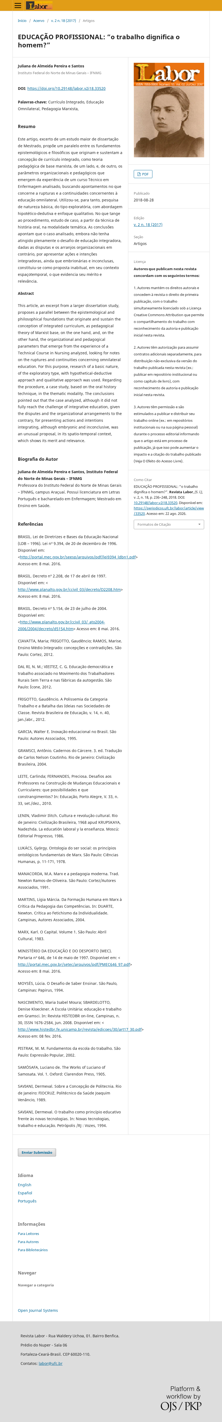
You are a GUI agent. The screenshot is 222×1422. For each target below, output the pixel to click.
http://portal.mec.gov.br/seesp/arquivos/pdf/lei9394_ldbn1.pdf (78, 557)
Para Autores (28, 1241)
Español (25, 1192)
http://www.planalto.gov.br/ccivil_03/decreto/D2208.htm (69, 589)
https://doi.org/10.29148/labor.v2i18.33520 (66, 88)
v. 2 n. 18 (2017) (63, 20)
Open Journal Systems (38, 1310)
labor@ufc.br (51, 1363)
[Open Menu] (17, 5)
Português (27, 1201)
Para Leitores (28, 1233)
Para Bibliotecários (33, 1249)
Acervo (38, 20)
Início (22, 20)
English (24, 1184)
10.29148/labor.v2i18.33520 (155, 502)
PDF (145, 174)
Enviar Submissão (37, 1152)
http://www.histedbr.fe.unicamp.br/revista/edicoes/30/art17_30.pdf (80, 1029)
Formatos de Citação (154, 524)
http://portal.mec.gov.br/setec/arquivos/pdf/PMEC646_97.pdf (74, 964)
